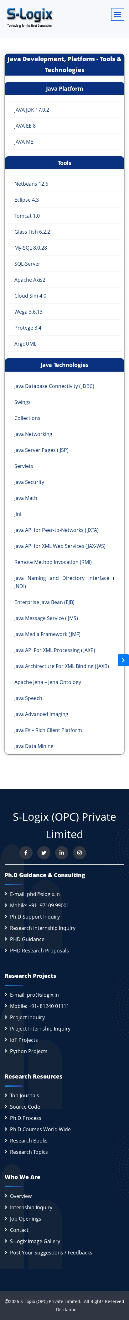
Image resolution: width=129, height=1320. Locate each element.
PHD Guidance (27, 939)
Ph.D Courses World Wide (40, 1129)
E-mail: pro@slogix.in (34, 994)
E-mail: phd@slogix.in (35, 894)
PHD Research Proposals (39, 950)
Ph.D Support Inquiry (35, 916)
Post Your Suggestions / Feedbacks (51, 1252)
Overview (21, 1196)
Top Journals (24, 1095)
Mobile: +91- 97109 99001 (39, 905)
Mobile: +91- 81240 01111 (39, 1006)
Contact (19, 1230)
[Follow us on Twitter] (43, 852)
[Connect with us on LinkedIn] (61, 852)
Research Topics (29, 1151)
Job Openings (25, 1218)
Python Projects (29, 1051)
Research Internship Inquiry (42, 928)
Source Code (25, 1106)
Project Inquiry (27, 1017)
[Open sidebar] (123, 660)
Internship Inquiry (31, 1207)
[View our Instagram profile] (79, 852)
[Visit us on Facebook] (26, 852)
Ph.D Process (25, 1118)
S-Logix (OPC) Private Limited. (50, 1301)
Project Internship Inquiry (40, 1028)
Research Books (29, 1140)
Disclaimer (64, 1309)
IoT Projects (24, 1039)
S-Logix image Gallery (35, 1241)
